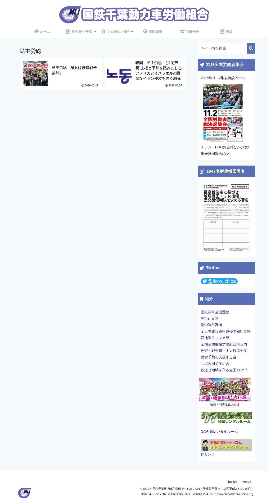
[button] (251, 48)
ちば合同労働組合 (215, 364)
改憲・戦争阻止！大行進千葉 (224, 351)
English (232, 481)
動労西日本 (210, 319)
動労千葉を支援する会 (218, 357)
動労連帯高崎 (211, 325)
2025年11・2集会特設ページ (223, 78)
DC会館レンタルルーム (219, 432)
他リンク (208, 454)
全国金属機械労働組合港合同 (224, 344)
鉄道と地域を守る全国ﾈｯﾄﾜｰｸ (224, 370)
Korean (246, 481)
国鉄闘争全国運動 (215, 312)
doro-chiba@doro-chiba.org (235, 494)
